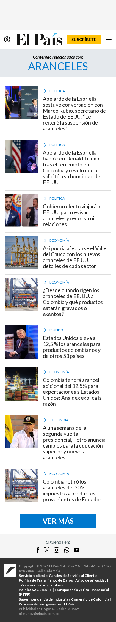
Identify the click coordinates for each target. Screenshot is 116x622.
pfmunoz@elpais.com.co (39, 613)
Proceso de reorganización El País (46, 604)
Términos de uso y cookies (41, 585)
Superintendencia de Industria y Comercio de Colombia (64, 599)
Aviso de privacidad (90, 580)
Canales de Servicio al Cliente (73, 575)
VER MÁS (58, 521)
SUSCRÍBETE (83, 39)
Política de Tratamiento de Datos (46, 580)
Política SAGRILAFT (35, 590)
